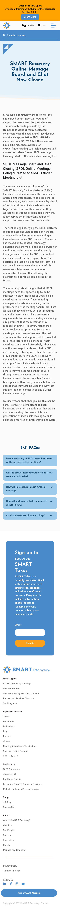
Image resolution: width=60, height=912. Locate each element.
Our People (8, 830)
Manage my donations (14, 850)
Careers (7, 835)
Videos (6, 741)
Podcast (7, 736)
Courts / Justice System (15, 751)
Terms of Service (11, 870)
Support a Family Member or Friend (21, 693)
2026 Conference (11, 769)
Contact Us (8, 840)
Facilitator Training (12, 779)
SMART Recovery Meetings (17, 683)
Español (30, 25)
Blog (5, 731)
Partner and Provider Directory (18, 698)
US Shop (7, 802)
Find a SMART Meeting (29, 893)
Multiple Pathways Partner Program (21, 789)
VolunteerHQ (9, 774)
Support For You (11, 688)
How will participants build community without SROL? (26, 503)
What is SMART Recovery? (16, 820)
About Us (7, 825)
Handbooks (8, 721)
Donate (6, 845)
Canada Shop (9, 807)
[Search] (4, 35)
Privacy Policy (10, 866)
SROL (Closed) (10, 756)
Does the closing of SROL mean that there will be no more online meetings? (28, 460)
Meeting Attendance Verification (19, 746)
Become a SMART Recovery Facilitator (23, 784)
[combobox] (30, 35)
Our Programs (10, 703)
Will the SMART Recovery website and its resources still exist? (28, 474)
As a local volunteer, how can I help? (25, 515)
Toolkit (6, 716)
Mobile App (8, 726)
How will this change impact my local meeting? (26, 488)
